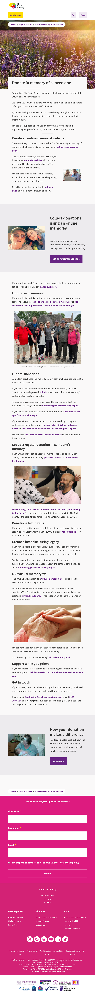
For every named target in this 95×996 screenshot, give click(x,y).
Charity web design (37, 971)
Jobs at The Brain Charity (75, 917)
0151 (71, 696)
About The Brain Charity (46, 917)
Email (12, 844)
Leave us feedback (72, 928)
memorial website (33, 160)
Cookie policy (45, 951)
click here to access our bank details (43, 434)
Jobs (19, 954)
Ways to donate (25, 24)
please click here (48, 286)
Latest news (41, 925)
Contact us (12, 925)
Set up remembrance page (66, 258)
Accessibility (58, 951)
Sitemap (72, 954)
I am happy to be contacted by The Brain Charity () (45, 862)
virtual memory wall (51, 578)
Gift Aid (43, 392)
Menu (83, 15)
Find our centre (14, 921)
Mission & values (43, 921)
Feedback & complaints (75, 951)
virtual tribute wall (31, 595)
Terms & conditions (16, 951)
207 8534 (16, 700)
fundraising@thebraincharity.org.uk (60, 405)
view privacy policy (69, 862)
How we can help (15, 917)
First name (14, 811)
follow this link (69, 531)
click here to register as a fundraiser (52, 301)
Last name (14, 828)
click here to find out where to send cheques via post (48, 428)
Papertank (61, 971)
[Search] (73, 15)
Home (13, 24)
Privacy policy (32, 951)
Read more (58, 761)
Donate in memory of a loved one (49, 24)
